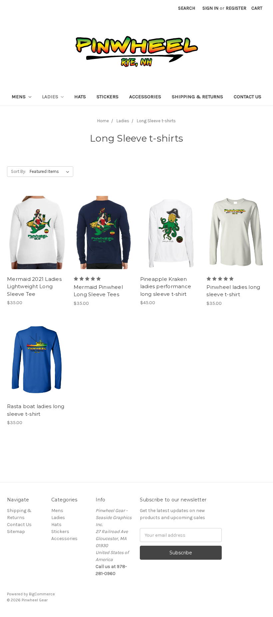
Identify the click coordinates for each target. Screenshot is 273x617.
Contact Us (247, 97)
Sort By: (18, 171)
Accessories (145, 97)
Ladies (51, 97)
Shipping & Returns (197, 97)
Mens (19, 97)
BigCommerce (42, 594)
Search (186, 8)
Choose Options (36, 244)
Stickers (108, 97)
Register (236, 8)
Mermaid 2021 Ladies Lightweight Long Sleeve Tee (34, 286)
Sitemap (16, 531)
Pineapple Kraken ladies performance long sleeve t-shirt (165, 286)
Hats (80, 97)
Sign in (210, 8)
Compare (35, 232)
